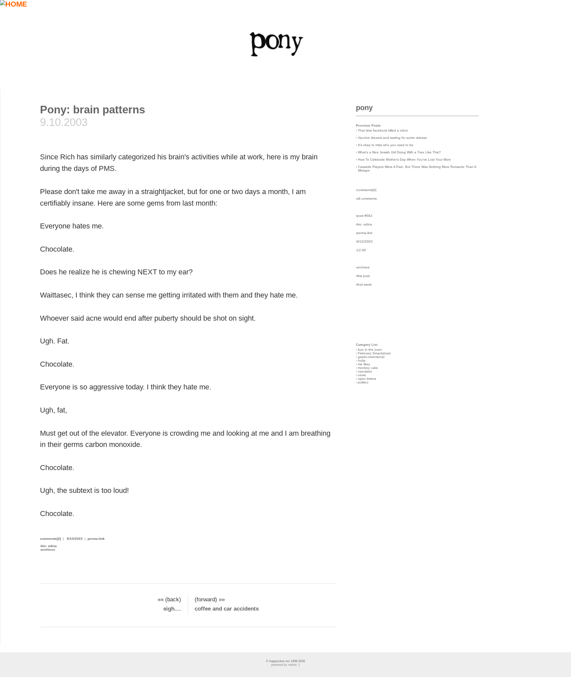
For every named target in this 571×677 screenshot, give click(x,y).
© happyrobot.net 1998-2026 (285, 661)
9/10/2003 (75, 538)
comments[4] (50, 538)
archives (48, 549)
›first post (363, 276)
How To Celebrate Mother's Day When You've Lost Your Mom (404, 159)
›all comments (366, 198)
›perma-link (364, 233)
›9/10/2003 (364, 241)
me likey (364, 364)
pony (364, 107)
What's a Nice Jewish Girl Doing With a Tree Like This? (399, 152)
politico (363, 382)
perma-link (96, 538)
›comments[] (366, 190)
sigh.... (172, 608)
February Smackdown (374, 353)
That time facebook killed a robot (383, 130)
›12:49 (361, 250)
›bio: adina (364, 224)
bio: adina (49, 546)
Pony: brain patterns (92, 109)
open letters (367, 378)
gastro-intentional (371, 357)
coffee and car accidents (227, 608)
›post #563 (364, 216)
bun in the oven (370, 349)
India (361, 360)
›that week (364, 284)
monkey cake (368, 368)
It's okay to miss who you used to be (385, 145)
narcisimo (365, 371)
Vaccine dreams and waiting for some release (392, 137)
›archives (362, 267)
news (362, 375)
